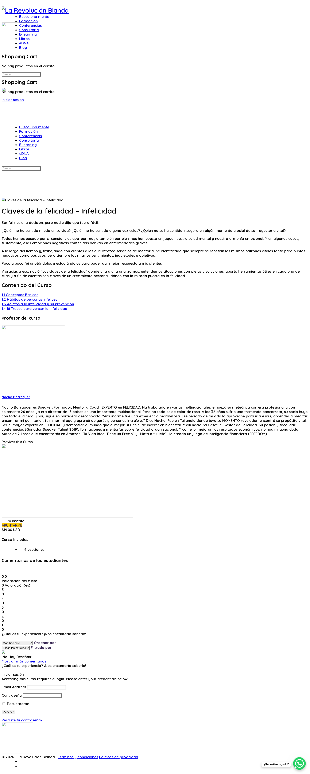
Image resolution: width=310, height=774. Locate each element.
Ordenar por (45, 642)
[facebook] (21, 761)
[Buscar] (4, 42)
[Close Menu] (4, 122)
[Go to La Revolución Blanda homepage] (35, 10)
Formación (28, 131)
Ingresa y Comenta (18, 638)
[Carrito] (4, 47)
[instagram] (21, 766)
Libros (24, 149)
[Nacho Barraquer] (33, 387)
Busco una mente (34, 127)
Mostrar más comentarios (24, 661)
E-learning (28, 144)
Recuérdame (17, 703)
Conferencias (30, 136)
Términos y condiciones (78, 757)
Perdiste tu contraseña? (22, 720)
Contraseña (12, 695)
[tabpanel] (155, 249)
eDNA (24, 153)
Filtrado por (41, 647)
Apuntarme (12, 525)
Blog (23, 158)
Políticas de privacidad (118, 757)
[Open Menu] (4, 20)
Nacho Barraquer (16, 397)
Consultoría (29, 140)
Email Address (14, 687)
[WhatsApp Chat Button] (299, 763)
